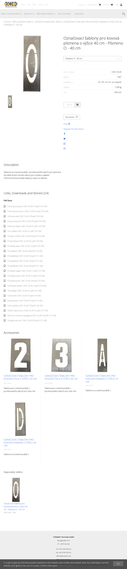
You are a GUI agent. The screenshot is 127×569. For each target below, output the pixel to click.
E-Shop (7, 21)
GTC (46, 4)
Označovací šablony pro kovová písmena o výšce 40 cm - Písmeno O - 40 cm (16, 506)
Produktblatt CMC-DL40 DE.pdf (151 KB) (25, 266)
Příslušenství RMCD (22, 21)
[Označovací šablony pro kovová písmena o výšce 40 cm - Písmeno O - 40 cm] (16, 490)
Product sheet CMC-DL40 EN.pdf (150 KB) (26, 236)
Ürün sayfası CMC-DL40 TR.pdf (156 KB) (25, 305)
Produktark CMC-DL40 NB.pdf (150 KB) (24, 251)
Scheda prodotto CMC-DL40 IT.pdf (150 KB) (26, 285)
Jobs (28, 4)
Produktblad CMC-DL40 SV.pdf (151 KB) (25, 261)
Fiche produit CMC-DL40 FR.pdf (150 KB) (25, 216)
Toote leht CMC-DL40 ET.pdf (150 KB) (24, 295)
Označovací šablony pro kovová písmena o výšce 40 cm (92, 21)
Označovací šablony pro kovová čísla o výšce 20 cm (20, 377)
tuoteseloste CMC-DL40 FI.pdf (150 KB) (25, 300)
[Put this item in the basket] (77, 104)
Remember (70, 117)
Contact (41, 4)
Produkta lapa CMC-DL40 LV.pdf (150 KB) (25, 246)
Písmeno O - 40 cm (13, 24)
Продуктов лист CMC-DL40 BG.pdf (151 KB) (27, 320)
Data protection (65, 565)
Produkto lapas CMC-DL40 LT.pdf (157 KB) (26, 270)
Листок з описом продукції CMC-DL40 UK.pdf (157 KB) (31, 315)
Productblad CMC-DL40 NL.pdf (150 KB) (25, 241)
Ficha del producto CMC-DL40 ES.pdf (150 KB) (27, 211)
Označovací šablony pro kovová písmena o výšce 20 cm (102, 378)
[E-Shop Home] (11, 4)
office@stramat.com (63, 556)
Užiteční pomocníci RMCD (48, 21)
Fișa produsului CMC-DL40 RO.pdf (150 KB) (26, 221)
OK (118, 563)
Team (34, 4)
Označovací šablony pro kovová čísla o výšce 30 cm (61, 377)
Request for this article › (74, 129)
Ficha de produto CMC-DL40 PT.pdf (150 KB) (27, 206)
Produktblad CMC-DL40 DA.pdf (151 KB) (25, 256)
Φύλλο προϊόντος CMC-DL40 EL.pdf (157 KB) (27, 310)
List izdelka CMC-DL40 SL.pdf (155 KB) (24, 231)
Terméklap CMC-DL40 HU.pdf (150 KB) (24, 290)
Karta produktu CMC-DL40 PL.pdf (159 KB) (26, 226)
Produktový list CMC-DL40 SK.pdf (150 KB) (26, 280)
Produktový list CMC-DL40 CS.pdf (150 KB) (26, 275)
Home (23, 4)
